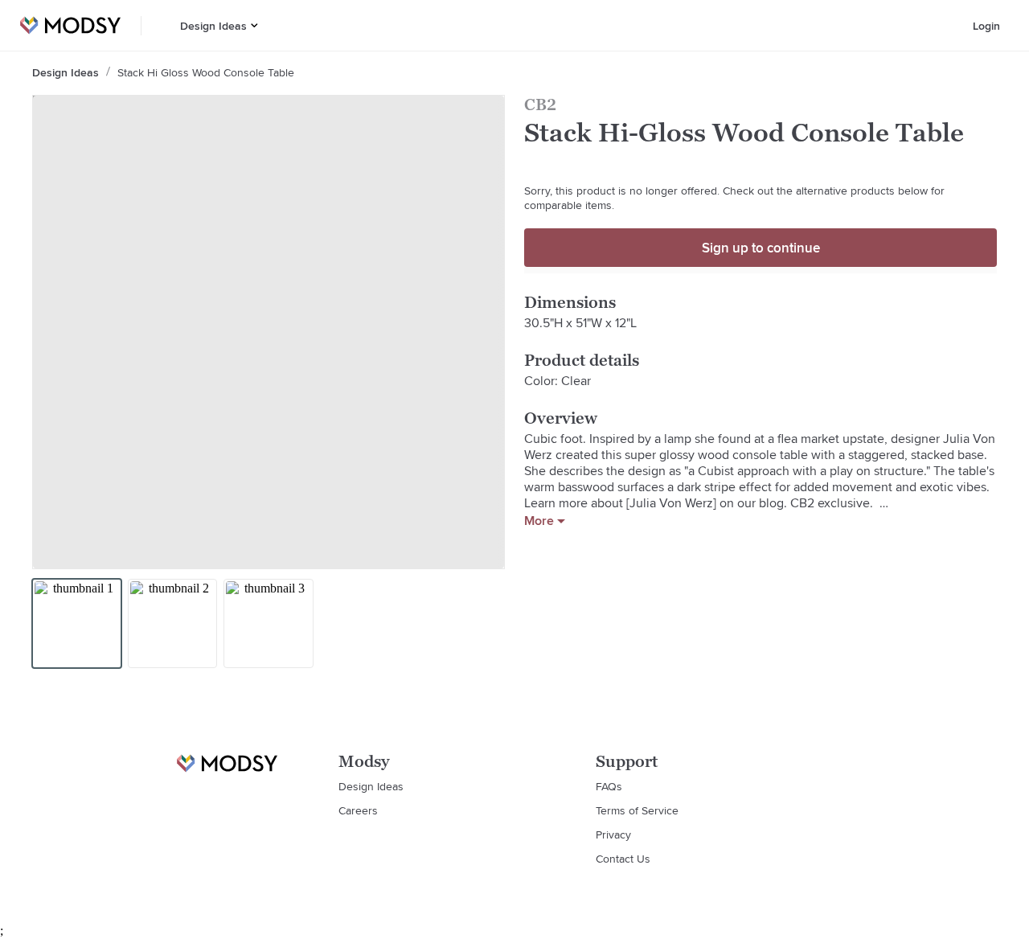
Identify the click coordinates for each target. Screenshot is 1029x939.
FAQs (609, 786)
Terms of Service (637, 810)
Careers (358, 810)
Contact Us (623, 858)
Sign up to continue (761, 247)
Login (986, 26)
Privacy (613, 834)
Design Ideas (213, 26)
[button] (254, 25)
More (539, 521)
